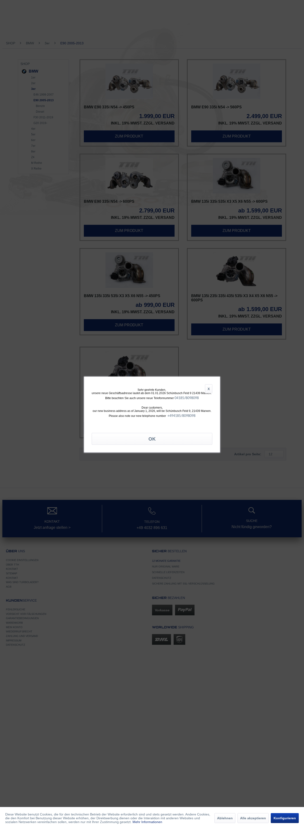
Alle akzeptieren (253, 818)
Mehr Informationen (147, 822)
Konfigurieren (285, 818)
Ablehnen (225, 818)
